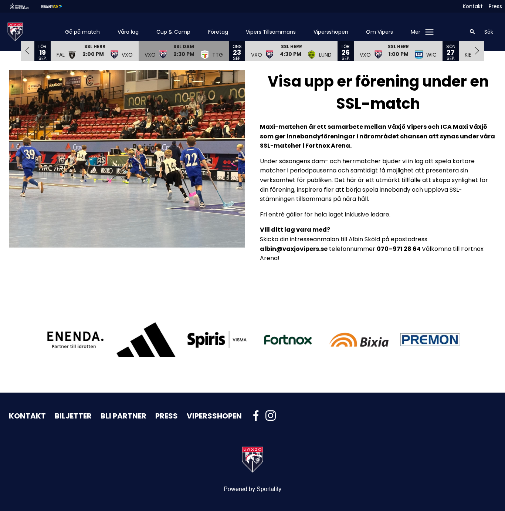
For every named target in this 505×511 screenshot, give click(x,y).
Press (495, 6)
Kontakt (473, 6)
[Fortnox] (288, 339)
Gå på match (82, 32)
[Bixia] (359, 339)
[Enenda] (75, 339)
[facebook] (258, 415)
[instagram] (272, 415)
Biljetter (73, 416)
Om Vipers (379, 32)
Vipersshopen (330, 32)
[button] (95, 50)
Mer (415, 32)
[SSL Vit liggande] (25, 6)
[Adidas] (146, 339)
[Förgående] (27, 50)
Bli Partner (123, 416)
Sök (488, 32)
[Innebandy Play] (57, 6)
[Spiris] (217, 339)
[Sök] (472, 31)
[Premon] (430, 339)
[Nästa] (477, 50)
